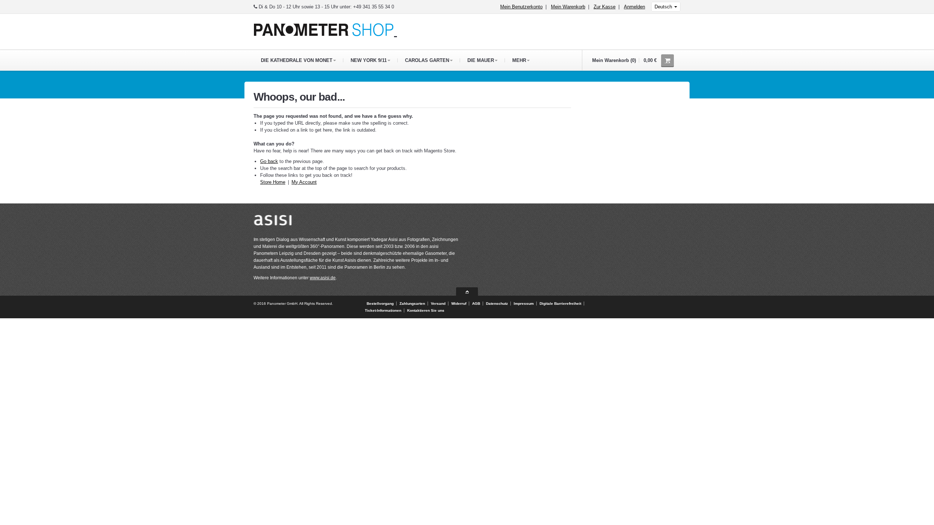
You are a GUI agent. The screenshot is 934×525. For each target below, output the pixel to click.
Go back (269, 161)
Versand (438, 304)
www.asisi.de (323, 277)
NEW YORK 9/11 (369, 60)
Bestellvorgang (380, 304)
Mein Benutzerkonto (521, 6)
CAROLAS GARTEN (427, 60)
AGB (476, 304)
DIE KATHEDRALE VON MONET (296, 60)
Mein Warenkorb (568, 6)
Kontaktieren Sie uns (425, 310)
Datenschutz (497, 304)
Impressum (524, 304)
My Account (304, 182)
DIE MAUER (480, 60)
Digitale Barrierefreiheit (560, 304)
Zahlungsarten (412, 304)
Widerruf (458, 304)
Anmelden (634, 6)
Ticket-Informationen (383, 310)
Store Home (272, 182)
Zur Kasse (604, 6)
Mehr (519, 60)
